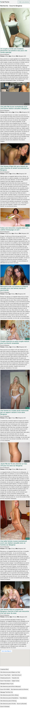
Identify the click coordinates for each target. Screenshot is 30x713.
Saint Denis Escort (16, 675)
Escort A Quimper (5, 706)
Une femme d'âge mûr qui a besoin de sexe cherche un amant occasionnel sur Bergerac (14, 168)
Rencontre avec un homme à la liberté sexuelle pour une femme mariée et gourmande (14, 288)
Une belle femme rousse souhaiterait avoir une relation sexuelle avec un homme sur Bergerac (13, 543)
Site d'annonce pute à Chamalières (9, 698)
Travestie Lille (15, 678)
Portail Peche (4, 2)
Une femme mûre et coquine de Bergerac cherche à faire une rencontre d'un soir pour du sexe (14, 611)
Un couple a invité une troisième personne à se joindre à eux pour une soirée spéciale (13, 50)
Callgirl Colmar (15, 680)
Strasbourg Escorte (5, 678)
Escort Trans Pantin (5, 675)
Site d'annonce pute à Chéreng (8, 700)
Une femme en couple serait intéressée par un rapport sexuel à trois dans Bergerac (14, 412)
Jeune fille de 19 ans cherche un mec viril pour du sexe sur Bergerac (13, 465)
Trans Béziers (23, 698)
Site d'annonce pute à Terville (8, 703)
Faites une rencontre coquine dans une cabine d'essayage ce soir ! (14, 229)
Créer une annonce (24, 2)
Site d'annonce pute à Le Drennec (19, 689)
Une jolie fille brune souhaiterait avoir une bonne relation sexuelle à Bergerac (14, 107)
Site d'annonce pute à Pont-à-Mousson (10, 686)
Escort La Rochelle (22, 703)
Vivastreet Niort (4, 669)
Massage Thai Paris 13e (6, 692)
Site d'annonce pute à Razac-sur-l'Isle (10, 672)
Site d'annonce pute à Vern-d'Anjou (9, 695)
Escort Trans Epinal (5, 680)
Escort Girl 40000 (5, 689)
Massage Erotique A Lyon (6, 683)
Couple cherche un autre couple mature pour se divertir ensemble (14, 342)
